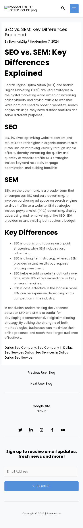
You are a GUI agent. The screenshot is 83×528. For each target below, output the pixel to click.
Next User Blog (41, 384)
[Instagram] (42, 430)
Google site (41, 406)
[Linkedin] (31, 430)
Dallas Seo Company (20, 348)
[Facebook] (52, 430)
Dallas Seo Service (18, 358)
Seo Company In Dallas (55, 348)
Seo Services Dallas (19, 352)
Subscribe (41, 486)
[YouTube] (63, 430)
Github (41, 411)
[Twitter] (20, 430)
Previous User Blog (41, 373)
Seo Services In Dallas (51, 352)
